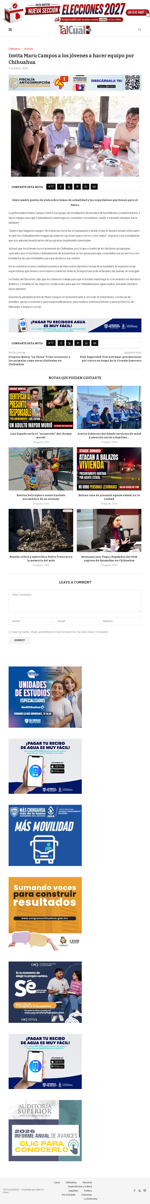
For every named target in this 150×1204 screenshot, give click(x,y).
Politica (88, 1190)
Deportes (73, 1190)
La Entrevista (90, 1198)
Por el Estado (68, 1194)
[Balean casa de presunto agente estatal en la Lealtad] (109, 468)
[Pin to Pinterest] (77, 187)
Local (57, 1182)
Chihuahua (71, 1182)
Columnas (86, 1194)
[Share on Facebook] (60, 187)
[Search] (139, 29)
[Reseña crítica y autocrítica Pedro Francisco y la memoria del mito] (41, 530)
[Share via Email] (94, 187)
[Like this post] (52, 187)
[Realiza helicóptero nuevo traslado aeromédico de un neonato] (41, 468)
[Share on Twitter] (68, 187)
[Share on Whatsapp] (85, 187)
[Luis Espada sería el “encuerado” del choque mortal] (41, 407)
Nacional (87, 1182)
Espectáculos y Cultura (80, 1186)
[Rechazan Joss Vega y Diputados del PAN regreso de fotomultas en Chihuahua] (109, 530)
